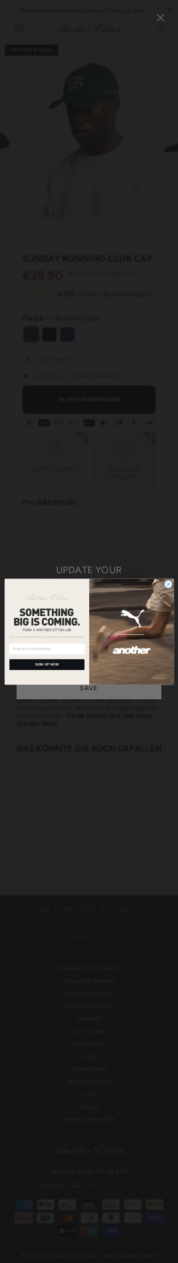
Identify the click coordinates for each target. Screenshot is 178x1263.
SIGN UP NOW (46, 664)
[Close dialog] (168, 584)
